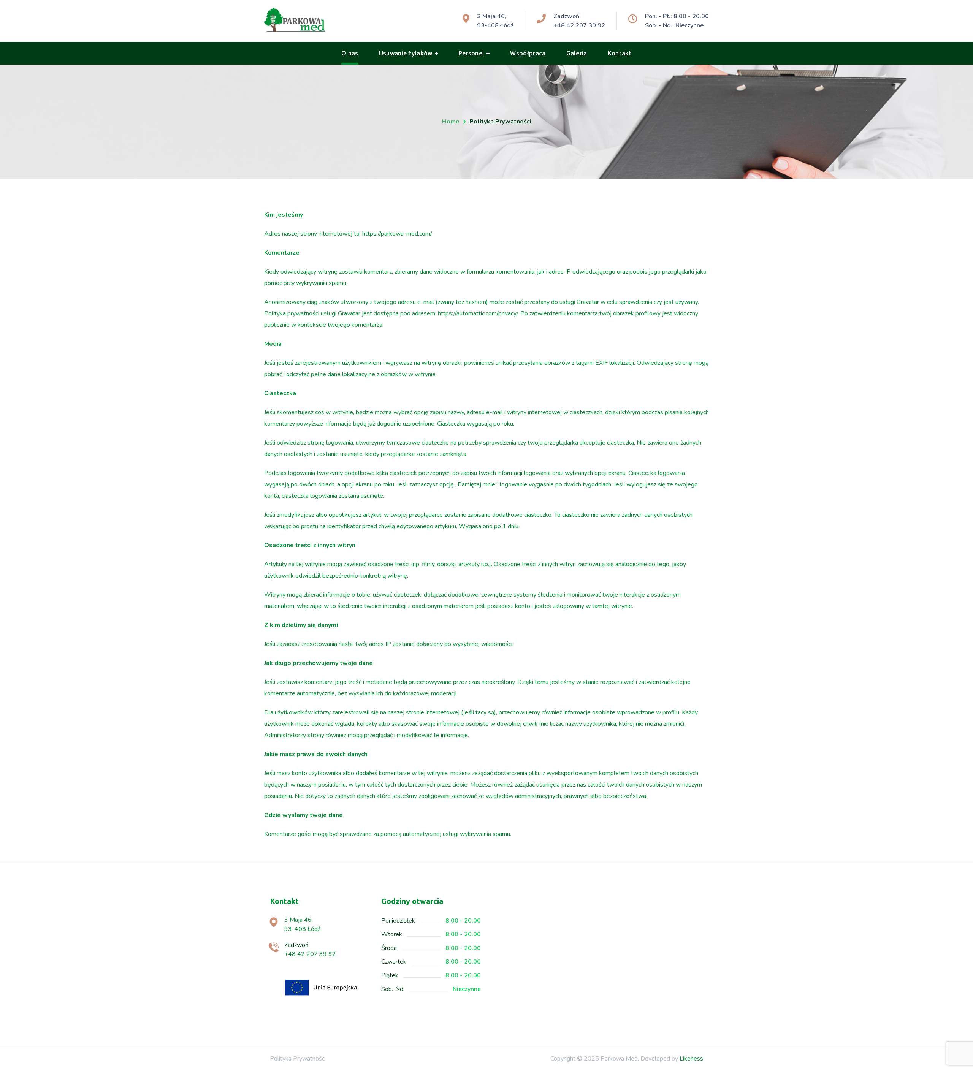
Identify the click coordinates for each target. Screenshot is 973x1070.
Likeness (691, 1058)
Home (451, 121)
